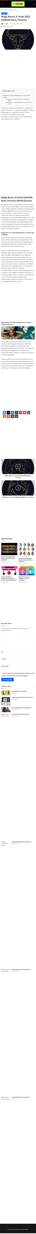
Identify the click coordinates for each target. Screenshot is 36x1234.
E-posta (3, 659)
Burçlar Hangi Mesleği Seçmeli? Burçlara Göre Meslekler (8, 558)
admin (4, 23)
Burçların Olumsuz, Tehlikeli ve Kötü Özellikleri (24, 578)
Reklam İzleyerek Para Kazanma (21, 842)
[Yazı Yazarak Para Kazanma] (5, 776)
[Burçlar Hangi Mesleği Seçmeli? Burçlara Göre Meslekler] (9, 549)
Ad (2, 651)
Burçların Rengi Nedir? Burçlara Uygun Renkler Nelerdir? (26, 560)
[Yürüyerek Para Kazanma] (5, 692)
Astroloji (15, 9)
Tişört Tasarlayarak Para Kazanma (22, 697)
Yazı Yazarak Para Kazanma (20, 714)
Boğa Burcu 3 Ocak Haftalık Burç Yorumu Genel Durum (16, 96)
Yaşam (10, 9)
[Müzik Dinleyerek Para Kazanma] (5, 709)
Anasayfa (4, 9)
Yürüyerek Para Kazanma (19, 691)
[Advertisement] (18, 70)
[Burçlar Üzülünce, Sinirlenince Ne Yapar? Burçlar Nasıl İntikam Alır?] (9, 570)
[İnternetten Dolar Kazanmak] (5, 1159)
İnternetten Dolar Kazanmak (20, 1097)
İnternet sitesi (5, 666)
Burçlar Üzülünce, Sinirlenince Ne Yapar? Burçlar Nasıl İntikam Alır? (9, 578)
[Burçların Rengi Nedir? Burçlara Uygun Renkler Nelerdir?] (27, 550)
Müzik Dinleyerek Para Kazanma (21, 708)
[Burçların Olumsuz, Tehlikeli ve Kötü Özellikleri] (27, 570)
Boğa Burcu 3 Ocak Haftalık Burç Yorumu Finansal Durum (19, 103)
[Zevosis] (18, 3)
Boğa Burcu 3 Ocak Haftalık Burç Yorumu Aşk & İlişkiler (19, 100)
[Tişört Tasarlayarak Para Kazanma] (5, 701)
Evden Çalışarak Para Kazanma (21, 969)
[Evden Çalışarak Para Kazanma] (5, 1032)
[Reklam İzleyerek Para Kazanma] (5, 904)
